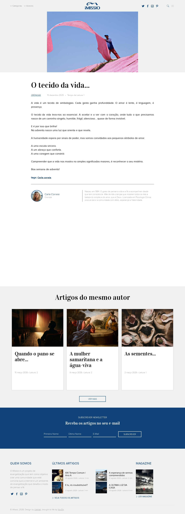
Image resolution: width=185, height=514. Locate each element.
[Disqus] (92, 243)
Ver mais (92, 399)
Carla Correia (52, 194)
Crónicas (36, 95)
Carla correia (44, 177)
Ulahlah (37, 510)
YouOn (61, 510)
